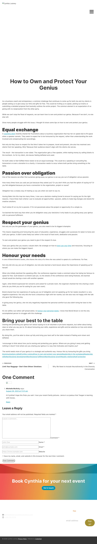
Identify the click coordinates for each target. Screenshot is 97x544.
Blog (46, 521)
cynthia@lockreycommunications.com (18, 515)
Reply (8, 402)
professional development (16, 357)
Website (42, 452)
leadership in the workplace (73, 354)
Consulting (49, 513)
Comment (55, 438)
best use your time (64, 246)
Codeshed (38, 539)
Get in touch (49, 524)
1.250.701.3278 (10, 517)
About (47, 516)
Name (42, 442)
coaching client (9, 134)
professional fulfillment (36, 357)
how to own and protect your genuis (47, 354)
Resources (49, 519)
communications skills (11, 354)
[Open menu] (91, 11)
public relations (67, 357)
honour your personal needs (48, 311)
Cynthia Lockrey (26, 354)
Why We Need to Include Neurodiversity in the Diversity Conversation (74, 366)
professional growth (53, 357)
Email (41, 447)
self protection (80, 357)
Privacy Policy (22, 539)
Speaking (48, 511)
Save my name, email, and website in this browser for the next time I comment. (34, 456)
